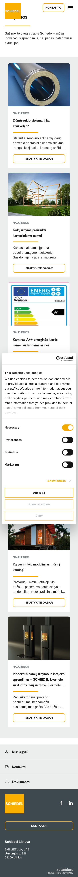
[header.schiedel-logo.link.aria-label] (13, 7)
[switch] (67, 440)
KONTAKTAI (39, 825)
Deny (39, 515)
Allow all (39, 492)
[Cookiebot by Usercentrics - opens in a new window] (56, 358)
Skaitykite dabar (39, 158)
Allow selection (39, 504)
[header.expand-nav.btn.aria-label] (70, 7)
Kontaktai (53, 7)
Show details (56, 480)
